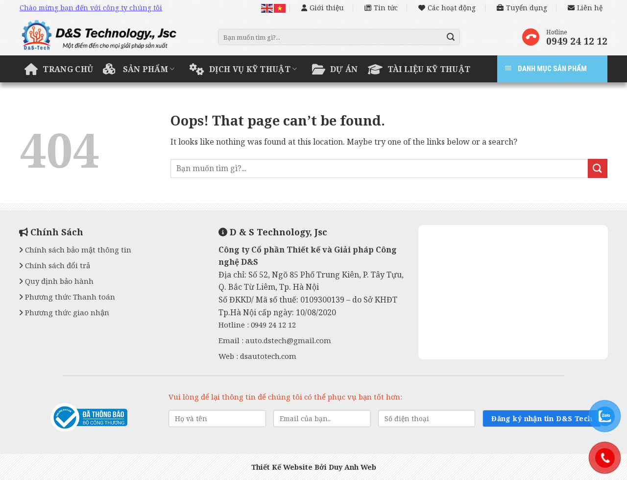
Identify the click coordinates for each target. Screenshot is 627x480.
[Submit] (451, 37)
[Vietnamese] (280, 7)
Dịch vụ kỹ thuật (249, 69)
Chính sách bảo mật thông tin (77, 249)
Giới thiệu (327, 7)
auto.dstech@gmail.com (288, 340)
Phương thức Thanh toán (69, 297)
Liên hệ (590, 7)
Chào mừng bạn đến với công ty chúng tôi (91, 7)
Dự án (344, 69)
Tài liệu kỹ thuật (428, 69)
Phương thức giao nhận (66, 312)
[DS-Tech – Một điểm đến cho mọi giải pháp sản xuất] (111, 38)
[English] (267, 7)
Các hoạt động (452, 7)
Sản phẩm (146, 69)
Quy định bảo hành (58, 281)
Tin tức (386, 7)
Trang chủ (68, 69)
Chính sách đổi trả (56, 265)
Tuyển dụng (526, 7)
